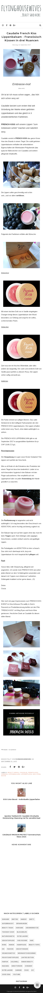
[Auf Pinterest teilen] (19, 767)
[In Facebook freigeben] (10, 767)
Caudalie (23, 772)
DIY (32, 970)
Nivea (4, 945)
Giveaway (28, 966)
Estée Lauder (7, 970)
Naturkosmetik (8, 936)
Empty (31, 919)
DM (3, 949)
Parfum (5, 961)
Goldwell (15, 961)
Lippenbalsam (14, 774)
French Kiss (33, 772)
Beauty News (13, 772)
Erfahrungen (21, 923)
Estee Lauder (22, 936)
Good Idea (6, 974)
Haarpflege (21, 945)
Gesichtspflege (8, 940)
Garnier (18, 970)
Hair (31, 940)
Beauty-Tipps (34, 945)
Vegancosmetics (8, 953)
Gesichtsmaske (22, 949)
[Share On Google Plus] (23, 767)
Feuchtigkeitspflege (10, 957)
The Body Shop (8, 932)
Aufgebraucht (8, 923)
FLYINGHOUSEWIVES (19, 991)
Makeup (24, 919)
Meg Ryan (36, 774)
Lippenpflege (26, 774)
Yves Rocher (22, 940)
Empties (15, 919)
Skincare (5, 919)
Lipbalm (4, 774)
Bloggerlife (22, 932)
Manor (11, 945)
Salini (34, 991)
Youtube (16, 974)
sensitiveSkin (17, 966)
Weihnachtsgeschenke (27, 953)
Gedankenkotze (32, 928)
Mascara (5, 966)
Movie (3, 776)
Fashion (10, 949)
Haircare (19, 928)
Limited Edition (27, 957)
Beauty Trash (7, 928)
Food (26, 970)
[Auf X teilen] (14, 767)
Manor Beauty (27, 961)
